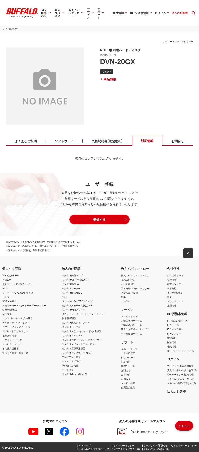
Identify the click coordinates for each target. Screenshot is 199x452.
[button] (99, 219)
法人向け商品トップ (72, 275)
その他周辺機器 (10, 348)
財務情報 (171, 342)
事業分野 (171, 288)
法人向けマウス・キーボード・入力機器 (81, 331)
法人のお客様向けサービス (135, 329)
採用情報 (171, 305)
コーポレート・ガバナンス (180, 350)
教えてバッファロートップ (135, 275)
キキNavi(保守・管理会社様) (181, 383)
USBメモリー (9, 301)
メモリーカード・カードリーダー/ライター (24, 305)
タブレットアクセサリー (15, 331)
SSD (4, 288)
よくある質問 (128, 353)
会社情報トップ (175, 275)
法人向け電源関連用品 (73, 348)
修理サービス (128, 366)
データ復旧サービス (131, 333)
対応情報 (125, 361)
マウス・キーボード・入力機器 (17, 318)
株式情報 (171, 346)
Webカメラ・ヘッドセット (15, 322)
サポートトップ (129, 349)
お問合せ (125, 370)
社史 (169, 297)
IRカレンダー (174, 333)
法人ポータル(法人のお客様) (182, 370)
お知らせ (125, 379)
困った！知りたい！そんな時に (136, 288)
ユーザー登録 (128, 383)
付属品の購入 (128, 387)
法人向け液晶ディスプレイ (76, 322)
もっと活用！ (127, 284)
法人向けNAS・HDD (72, 292)
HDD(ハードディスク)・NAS (16, 284)
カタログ (125, 374)
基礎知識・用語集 (130, 292)
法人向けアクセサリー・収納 (76, 352)
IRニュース (173, 325)
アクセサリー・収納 (12, 340)
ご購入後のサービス (131, 325)
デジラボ (125, 301)
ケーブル (7, 314)
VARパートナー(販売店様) (180, 374)
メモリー (7, 297)
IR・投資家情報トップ (178, 320)
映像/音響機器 (9, 309)
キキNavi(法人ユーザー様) (181, 379)
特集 (123, 297)
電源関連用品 (9, 335)
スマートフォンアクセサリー (17, 327)
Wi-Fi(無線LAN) (10, 275)
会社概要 (171, 279)
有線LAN (7, 279)
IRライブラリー (175, 329)
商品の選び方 (128, 279)
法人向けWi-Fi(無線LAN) (74, 279)
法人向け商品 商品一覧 (74, 374)
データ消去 (67, 370)
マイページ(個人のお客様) (180, 366)
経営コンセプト (175, 284)
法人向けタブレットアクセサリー (79, 344)
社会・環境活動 (174, 292)
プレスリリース (175, 301)
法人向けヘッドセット (73, 335)
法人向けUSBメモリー (73, 309)
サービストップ (129, 316)
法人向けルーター (71, 288)
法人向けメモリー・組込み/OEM (78, 305)
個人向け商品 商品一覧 (15, 352)
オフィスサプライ (71, 361)
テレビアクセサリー (12, 344)
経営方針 (171, 338)
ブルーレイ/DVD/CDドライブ (17, 292)
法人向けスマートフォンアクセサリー (81, 340)
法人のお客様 (176, 391)
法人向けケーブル (71, 327)
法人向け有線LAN (71, 284)
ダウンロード (128, 357)
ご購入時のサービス (131, 320)
